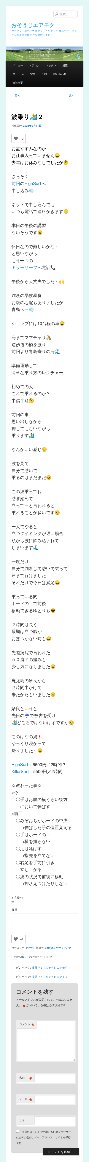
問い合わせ (59, 74)
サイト (23, 1120)
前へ (15, 95)
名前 (25, 1077)
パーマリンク (63, 947)
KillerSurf (20, 771)
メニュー (18, 65)
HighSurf (32, 183)
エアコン (34, 65)
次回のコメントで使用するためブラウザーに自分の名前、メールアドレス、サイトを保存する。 (43, 1137)
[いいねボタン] (16, 138)
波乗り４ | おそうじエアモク (50, 977)
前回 (15, 183)
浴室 (65, 65)
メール (25, 1098)
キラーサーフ (24, 267)
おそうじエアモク (33, 24)
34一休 (30, 947)
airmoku (50, 947)
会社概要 (18, 82)
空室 (32, 74)
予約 (44, 74)
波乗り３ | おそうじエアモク (50, 967)
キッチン (51, 65)
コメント (26, 1024)
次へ (73, 95)
